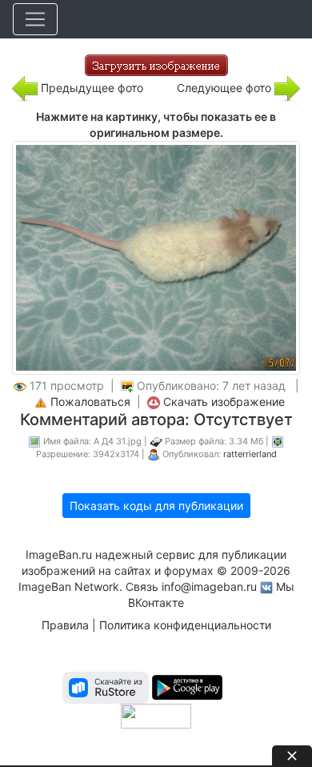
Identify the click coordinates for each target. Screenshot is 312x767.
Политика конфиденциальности (185, 625)
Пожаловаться (90, 401)
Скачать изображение (224, 401)
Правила (65, 625)
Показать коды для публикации (156, 505)
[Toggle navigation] (35, 19)
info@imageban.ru (209, 586)
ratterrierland (250, 454)
